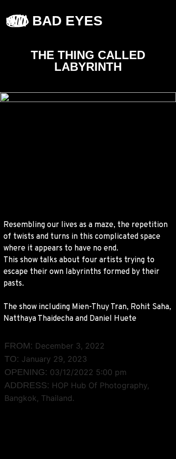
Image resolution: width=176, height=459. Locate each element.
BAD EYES (67, 20)
